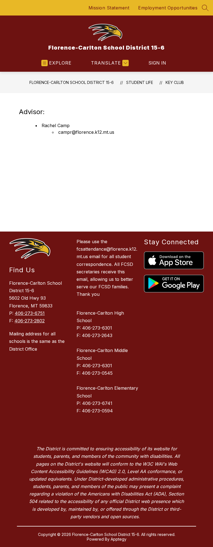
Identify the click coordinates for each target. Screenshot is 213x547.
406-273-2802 (29, 320)
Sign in (157, 63)
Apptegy (118, 539)
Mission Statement (109, 8)
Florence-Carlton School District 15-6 (71, 82)
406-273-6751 (30, 313)
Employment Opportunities (167, 8)
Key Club (175, 82)
